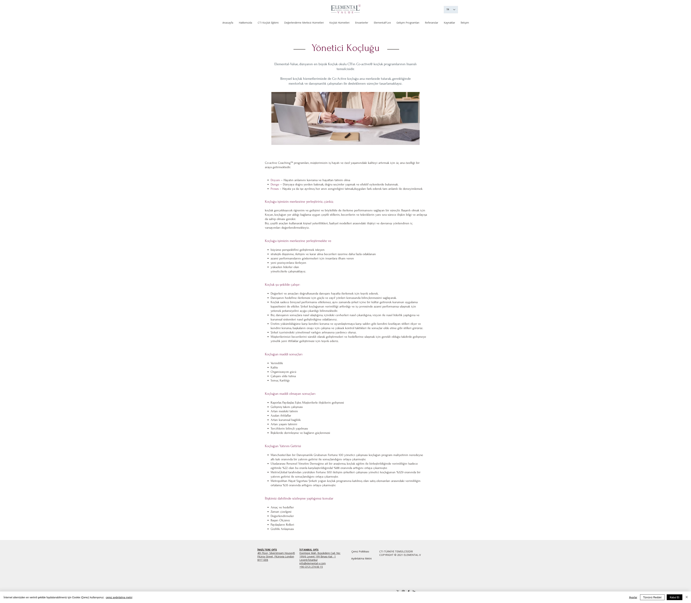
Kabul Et (674, 597)
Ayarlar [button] (633, 597)
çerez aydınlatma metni (119, 597)
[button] (268, 22)
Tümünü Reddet (652, 597)
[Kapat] (687, 597)
